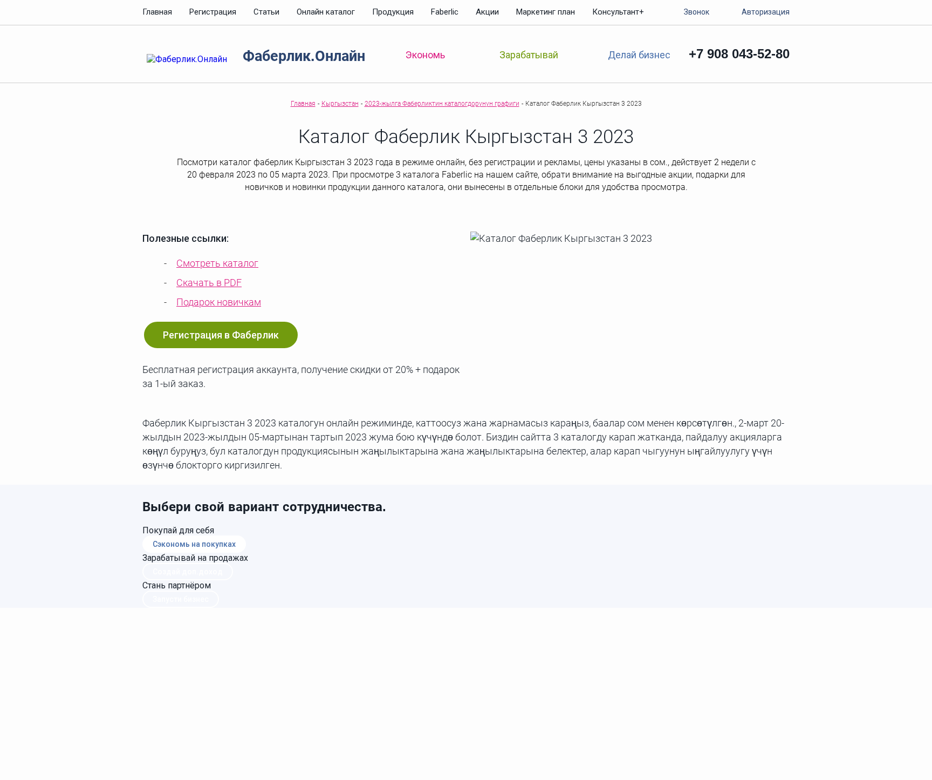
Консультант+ (618, 12)
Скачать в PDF (209, 282)
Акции (487, 12)
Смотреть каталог (217, 263)
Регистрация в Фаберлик (221, 335)
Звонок (696, 12)
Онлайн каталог (326, 12)
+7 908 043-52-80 (739, 53)
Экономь (425, 54)
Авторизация (766, 12)
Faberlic (444, 12)
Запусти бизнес (181, 599)
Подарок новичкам (218, 302)
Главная (157, 12)
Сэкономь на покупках (194, 544)
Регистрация (212, 12)
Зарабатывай (528, 54)
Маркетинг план (545, 12)
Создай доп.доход (188, 571)
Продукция (393, 12)
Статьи (266, 12)
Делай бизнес (639, 54)
